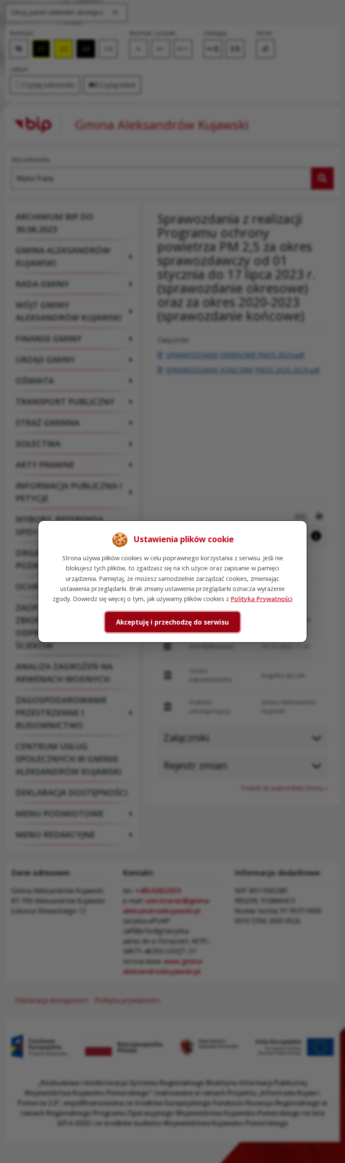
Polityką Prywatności (261, 598)
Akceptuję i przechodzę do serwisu (172, 622)
